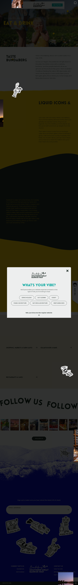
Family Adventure (20, 303)
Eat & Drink (42, 297)
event (54, 297)
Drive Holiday (27, 297)
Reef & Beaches (59, 303)
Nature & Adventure (40, 303)
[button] (75, 3)
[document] (39, 292)
